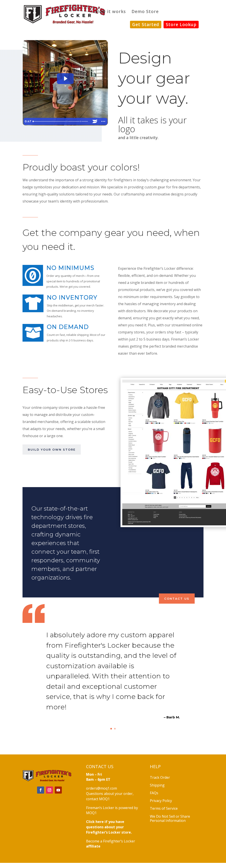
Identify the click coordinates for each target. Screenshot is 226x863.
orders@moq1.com (101, 788)
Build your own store (51, 449)
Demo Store (145, 12)
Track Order (160, 777)
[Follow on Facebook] (40, 790)
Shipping (157, 785)
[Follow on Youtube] (58, 790)
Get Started (145, 24)
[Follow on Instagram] (49, 790)
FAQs (154, 792)
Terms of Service (164, 808)
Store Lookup (181, 24)
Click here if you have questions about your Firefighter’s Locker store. (109, 827)
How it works (111, 12)
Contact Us (176, 598)
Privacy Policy (161, 800)
